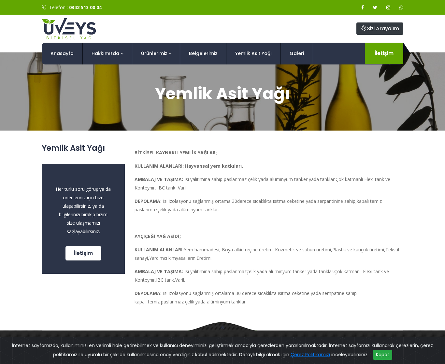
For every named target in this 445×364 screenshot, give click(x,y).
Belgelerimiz (203, 53)
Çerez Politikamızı (310, 354)
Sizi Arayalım (382, 28)
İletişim (384, 53)
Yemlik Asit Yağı (253, 53)
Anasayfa (62, 53)
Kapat (382, 354)
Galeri (297, 53)
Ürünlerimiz (154, 53)
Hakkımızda (105, 53)
